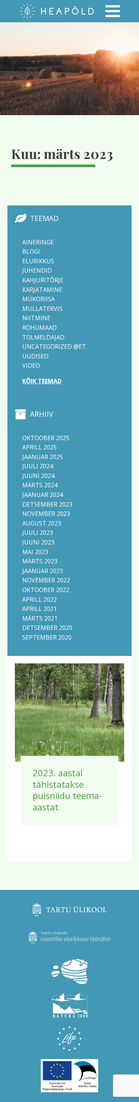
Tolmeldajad (43, 337)
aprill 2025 (39, 447)
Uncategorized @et (54, 346)
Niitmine (36, 318)
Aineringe (38, 242)
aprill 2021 (39, 609)
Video (31, 365)
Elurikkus (38, 261)
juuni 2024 (38, 476)
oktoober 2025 (45, 438)
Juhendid (37, 270)
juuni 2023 (38, 542)
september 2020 (47, 637)
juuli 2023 (37, 533)
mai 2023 (35, 552)
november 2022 (46, 580)
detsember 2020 (47, 628)
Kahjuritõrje (42, 280)
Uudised (35, 356)
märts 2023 (39, 561)
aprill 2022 (39, 599)
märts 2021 (39, 618)
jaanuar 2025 (42, 457)
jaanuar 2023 (42, 571)
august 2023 (41, 523)
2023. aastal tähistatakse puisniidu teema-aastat (67, 790)
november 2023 (46, 514)
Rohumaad (39, 328)
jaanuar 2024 (42, 495)
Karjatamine (42, 290)
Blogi (31, 251)
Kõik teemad (42, 381)
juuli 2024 (37, 466)
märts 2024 (39, 485)
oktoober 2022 (45, 590)
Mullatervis (42, 309)
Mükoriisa (38, 299)
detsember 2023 (47, 504)
